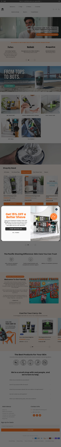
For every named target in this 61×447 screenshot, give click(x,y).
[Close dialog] (56, 209)
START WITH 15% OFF (16, 229)
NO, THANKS (16, 232)
